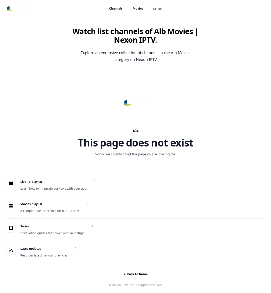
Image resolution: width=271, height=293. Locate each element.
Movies (138, 8)
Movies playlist (31, 204)
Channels (116, 8)
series (157, 8)
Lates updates (30, 249)
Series (24, 226)
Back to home (136, 274)
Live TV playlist (31, 182)
